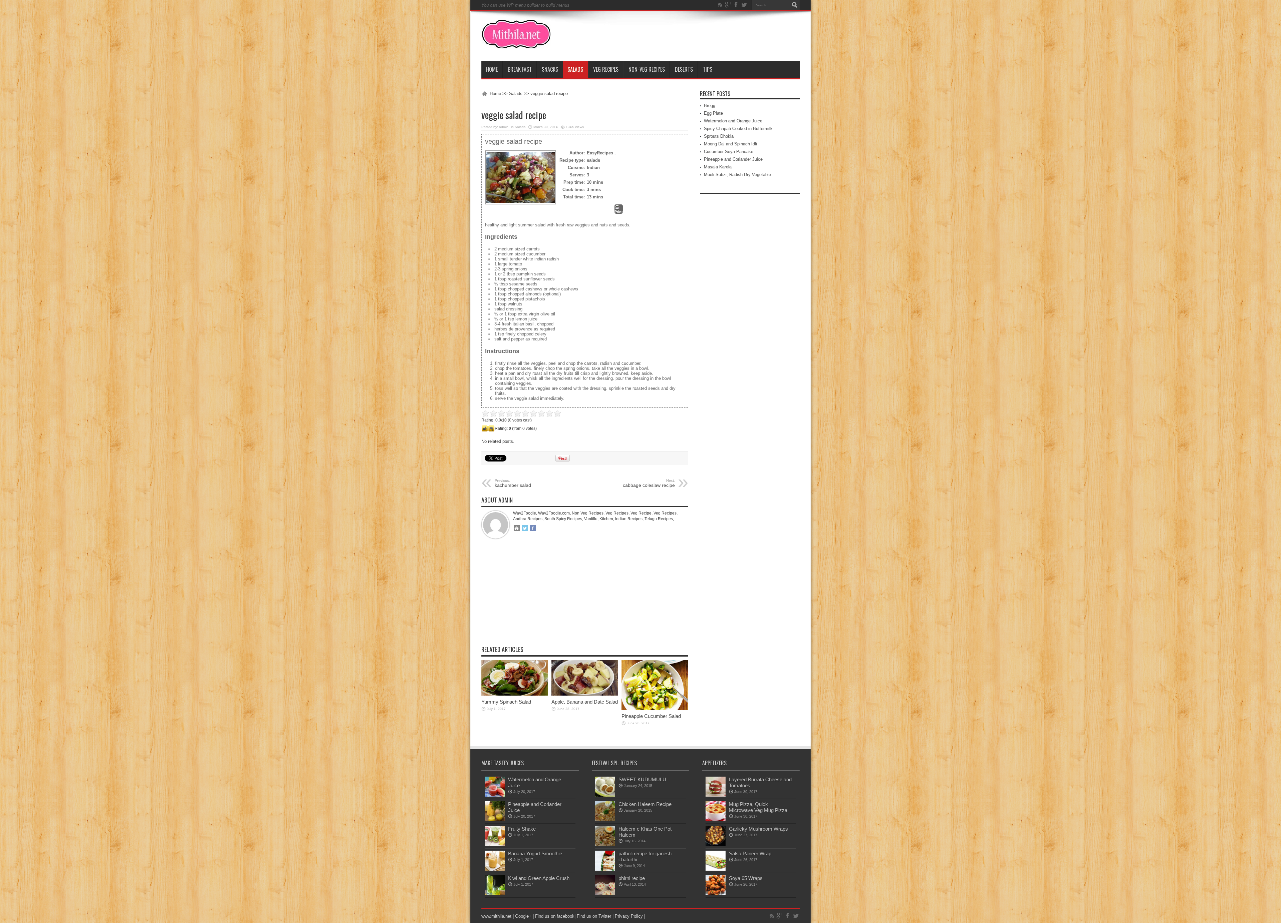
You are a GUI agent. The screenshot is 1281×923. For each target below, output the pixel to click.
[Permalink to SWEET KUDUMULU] (605, 795)
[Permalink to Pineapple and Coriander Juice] (495, 819)
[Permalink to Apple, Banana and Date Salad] (584, 694)
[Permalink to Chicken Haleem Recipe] (605, 819)
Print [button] (618, 212)
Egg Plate (713, 113)
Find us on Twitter (594, 916)
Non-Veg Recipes (646, 69)
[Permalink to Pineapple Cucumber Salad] (654, 708)
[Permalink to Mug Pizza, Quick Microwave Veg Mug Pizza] (716, 819)
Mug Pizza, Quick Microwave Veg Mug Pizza (758, 807)
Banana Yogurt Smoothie (535, 853)
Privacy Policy (629, 916)
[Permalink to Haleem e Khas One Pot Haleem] (605, 844)
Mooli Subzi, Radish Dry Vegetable (737, 174)
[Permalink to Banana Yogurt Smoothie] (495, 869)
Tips (707, 69)
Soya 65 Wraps (746, 878)
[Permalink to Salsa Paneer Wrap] (716, 869)
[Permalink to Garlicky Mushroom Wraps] (716, 844)
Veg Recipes (605, 69)
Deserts (684, 69)
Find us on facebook (554, 916)
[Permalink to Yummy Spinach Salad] (514, 694)
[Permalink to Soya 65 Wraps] (716, 893)
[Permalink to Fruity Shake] (495, 844)
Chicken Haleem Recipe (645, 804)
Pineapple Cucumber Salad (651, 716)
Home (492, 69)
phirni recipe (631, 878)
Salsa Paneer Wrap (750, 853)
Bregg (709, 105)
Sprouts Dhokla (719, 136)
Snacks (550, 69)
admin (503, 127)
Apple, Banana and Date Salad (584, 702)
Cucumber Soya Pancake (728, 151)
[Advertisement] (584, 597)
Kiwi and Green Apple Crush (538, 878)
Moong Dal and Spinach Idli (730, 143)
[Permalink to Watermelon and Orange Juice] (495, 795)
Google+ (523, 916)
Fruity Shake (522, 829)
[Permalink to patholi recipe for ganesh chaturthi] (605, 869)
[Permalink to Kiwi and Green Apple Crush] (495, 893)
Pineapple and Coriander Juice (733, 159)
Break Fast (520, 69)
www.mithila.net (496, 916)
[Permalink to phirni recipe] (605, 893)
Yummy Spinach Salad (506, 702)
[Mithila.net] (516, 44)
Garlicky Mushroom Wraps (758, 829)
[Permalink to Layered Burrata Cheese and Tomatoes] (716, 795)
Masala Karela (718, 166)
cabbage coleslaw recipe (649, 483)
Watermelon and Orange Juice (733, 120)
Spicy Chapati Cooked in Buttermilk (738, 128)
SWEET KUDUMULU (642, 779)
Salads (575, 69)
